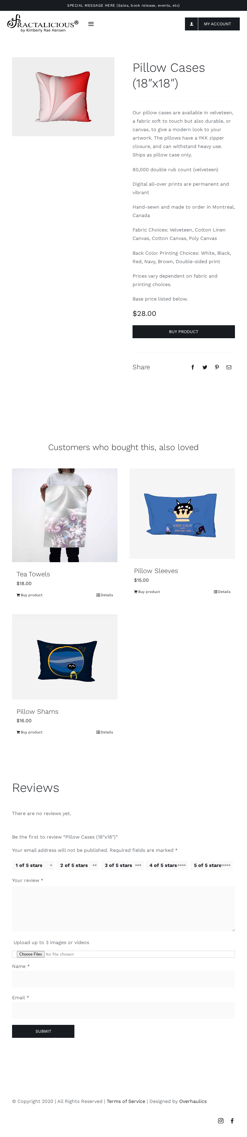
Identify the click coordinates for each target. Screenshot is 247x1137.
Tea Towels (33, 574)
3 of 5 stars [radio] (118, 865)
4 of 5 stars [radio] (163, 865)
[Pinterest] (217, 367)
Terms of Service (126, 1101)
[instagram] (221, 1120)
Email (20, 997)
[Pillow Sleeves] (182, 513)
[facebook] (232, 1120)
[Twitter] (205, 367)
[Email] (229, 367)
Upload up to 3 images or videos (51, 942)
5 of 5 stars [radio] (207, 865)
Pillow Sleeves (156, 571)
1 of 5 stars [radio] (29, 865)
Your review (27, 880)
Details (107, 595)
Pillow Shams (37, 711)
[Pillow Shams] (64, 657)
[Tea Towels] (64, 515)
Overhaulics (193, 1101)
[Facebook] (193, 367)
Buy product (183, 331)
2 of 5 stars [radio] (74, 865)
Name (21, 966)
